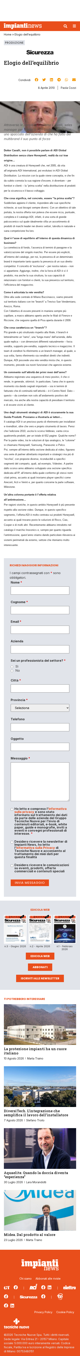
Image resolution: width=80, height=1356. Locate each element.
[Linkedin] (49, 1287)
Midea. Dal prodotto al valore (29, 1234)
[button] (65, 26)
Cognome (19, 602)
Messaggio (20, 758)
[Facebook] (16, 1287)
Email (16, 621)
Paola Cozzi (68, 87)
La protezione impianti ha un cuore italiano (35, 1050)
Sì (16, 666)
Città (16, 680)
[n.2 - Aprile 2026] (40, 930)
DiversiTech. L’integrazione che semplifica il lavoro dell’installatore (36, 1113)
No (17, 670)
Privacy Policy (43, 1312)
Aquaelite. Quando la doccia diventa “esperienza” (36, 1174)
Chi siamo (25, 1278)
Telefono (18, 719)
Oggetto (17, 738)
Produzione (14, 43)
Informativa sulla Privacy (35, 848)
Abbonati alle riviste (48, 1278)
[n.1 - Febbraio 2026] (64, 930)
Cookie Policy (65, 1312)
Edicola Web (40, 956)
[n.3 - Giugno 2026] (15, 930)
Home (7, 34)
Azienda (17, 641)
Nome (16, 582)
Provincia (19, 699)
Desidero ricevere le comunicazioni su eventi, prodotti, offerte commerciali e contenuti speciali (41, 868)
